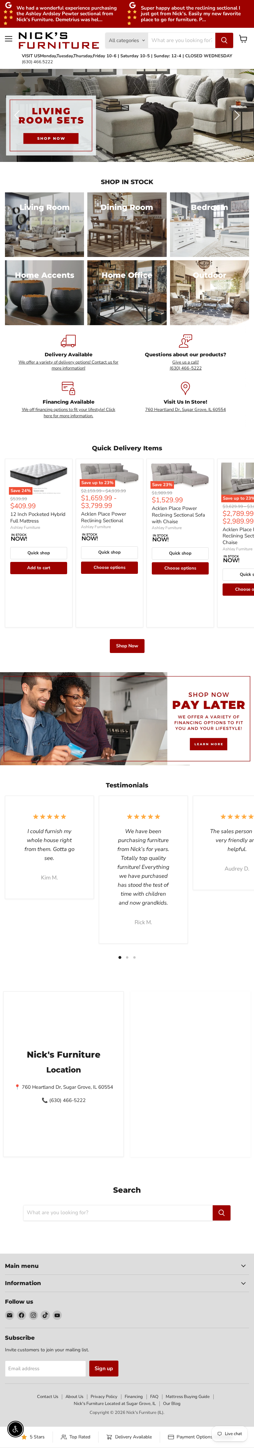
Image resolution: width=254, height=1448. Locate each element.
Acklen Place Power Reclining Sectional (103, 517)
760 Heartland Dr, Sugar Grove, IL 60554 (185, 410)
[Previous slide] (18, 115)
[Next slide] (235, 115)
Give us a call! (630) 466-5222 (186, 365)
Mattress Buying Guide (188, 1397)
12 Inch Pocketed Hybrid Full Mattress (37, 517)
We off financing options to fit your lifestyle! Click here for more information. (68, 413)
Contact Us (47, 1397)
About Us (74, 1397)
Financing (134, 1397)
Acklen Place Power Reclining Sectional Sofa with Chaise (178, 514)
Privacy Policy (104, 1397)
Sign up (104, 1368)
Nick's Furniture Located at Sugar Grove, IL (115, 1404)
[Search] (224, 40)
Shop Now (127, 646)
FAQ (154, 1397)
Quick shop (38, 553)
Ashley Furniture (25, 527)
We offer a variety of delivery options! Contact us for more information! (68, 365)
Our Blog (172, 1404)
